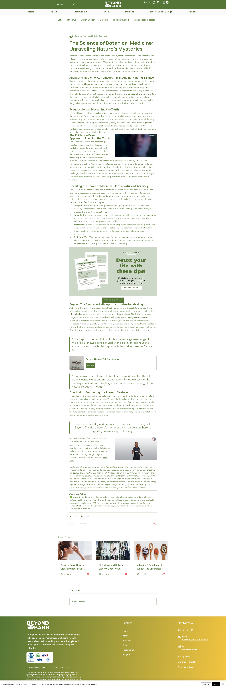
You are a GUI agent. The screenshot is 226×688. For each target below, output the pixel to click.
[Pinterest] (157, 2)
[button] (166, 2)
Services (127, 640)
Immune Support (121, 20)
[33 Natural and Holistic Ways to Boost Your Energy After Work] (113, 550)
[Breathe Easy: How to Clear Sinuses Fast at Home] (75, 550)
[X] (149, 2)
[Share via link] (88, 516)
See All (165, 537)
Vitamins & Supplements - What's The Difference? (151, 567)
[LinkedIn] (145, 2)
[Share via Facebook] (70, 516)
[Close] (223, 684)
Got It (216, 684)
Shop (125, 645)
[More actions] (155, 36)
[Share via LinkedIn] (82, 516)
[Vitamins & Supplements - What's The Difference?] (151, 550)
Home (125, 631)
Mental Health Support (144, 20)
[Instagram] (153, 2)
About (125, 635)
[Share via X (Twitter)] (76, 516)
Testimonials (129, 649)
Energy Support (88, 20)
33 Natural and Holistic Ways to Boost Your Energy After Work (111, 567)
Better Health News (67, 20)
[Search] (74, 4)
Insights (126, 654)
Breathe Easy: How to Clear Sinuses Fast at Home (72, 567)
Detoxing (104, 20)
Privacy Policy (91, 684)
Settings (206, 684)
